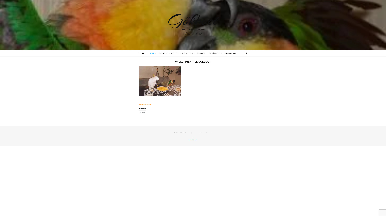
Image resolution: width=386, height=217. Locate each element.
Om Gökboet (214, 53)
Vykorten (201, 53)
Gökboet (193, 20)
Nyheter (175, 53)
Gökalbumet (187, 53)
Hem (152, 53)
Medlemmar (163, 53)
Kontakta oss (229, 53)
